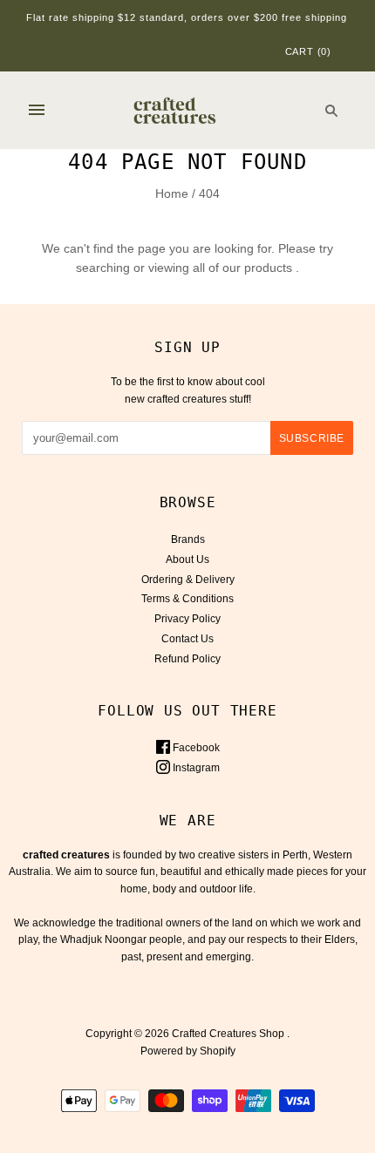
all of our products (242, 268)
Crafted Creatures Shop (228, 1034)
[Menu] (36, 110)
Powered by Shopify (187, 1051)
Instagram (195, 768)
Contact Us (187, 639)
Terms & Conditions (187, 599)
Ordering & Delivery (188, 579)
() (308, 51)
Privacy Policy (187, 619)
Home (171, 193)
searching (103, 268)
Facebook (195, 748)
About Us (187, 559)
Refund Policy (187, 659)
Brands (188, 539)
